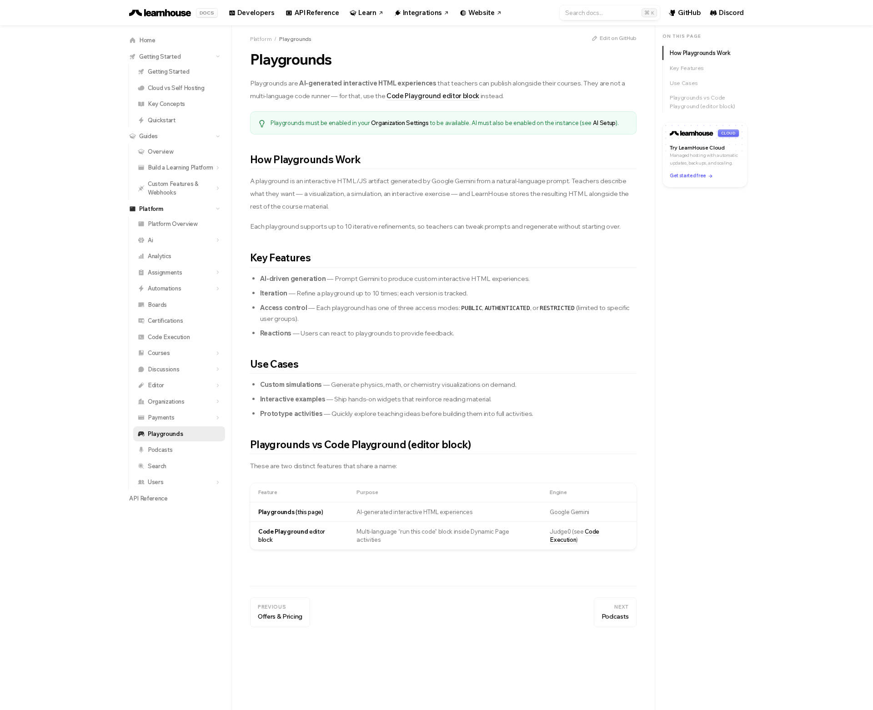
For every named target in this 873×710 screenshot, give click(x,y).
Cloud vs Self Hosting (176, 87)
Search (157, 466)
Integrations (422, 12)
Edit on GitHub (618, 38)
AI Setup (604, 122)
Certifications (165, 320)
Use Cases (684, 82)
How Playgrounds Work (700, 52)
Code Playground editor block (432, 95)
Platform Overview (173, 223)
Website (481, 12)
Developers (256, 12)
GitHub (689, 12)
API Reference (316, 12)
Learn (367, 12)
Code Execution (169, 336)
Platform (260, 38)
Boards (157, 304)
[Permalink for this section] (367, 159)
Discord (731, 12)
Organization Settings (399, 122)
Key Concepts (166, 103)
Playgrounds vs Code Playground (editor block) (702, 102)
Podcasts (160, 449)
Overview (160, 151)
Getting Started (168, 71)
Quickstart (162, 120)
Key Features (687, 67)
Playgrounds (165, 433)
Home (147, 40)
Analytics (159, 256)
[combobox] (610, 12)
